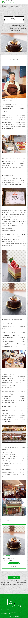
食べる (6, 5)
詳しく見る (14, 563)
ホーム (2, 5)
